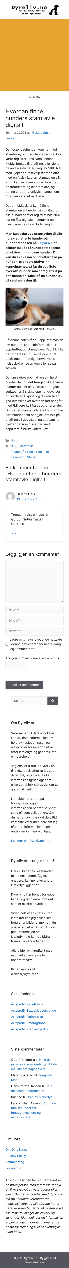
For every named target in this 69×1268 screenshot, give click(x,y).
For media (13, 1168)
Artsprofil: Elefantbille (27, 1017)
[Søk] (52, 701)
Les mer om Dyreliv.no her (30, 841)
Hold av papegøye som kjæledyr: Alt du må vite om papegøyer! (34, 1064)
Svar (14, 533)
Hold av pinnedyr (39, 1097)
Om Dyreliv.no (16, 1149)
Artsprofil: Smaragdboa (28, 1023)
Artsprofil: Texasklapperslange (33, 1010)
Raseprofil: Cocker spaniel (29, 452)
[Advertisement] (34, 55)
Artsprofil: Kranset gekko (29, 1029)
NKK (13, 446)
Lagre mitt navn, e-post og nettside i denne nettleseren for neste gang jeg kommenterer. (36, 644)
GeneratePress (34, 1262)
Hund (14, 440)
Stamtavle (26, 446)
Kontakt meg (15, 1162)
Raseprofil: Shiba (23, 457)
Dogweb (43, 243)
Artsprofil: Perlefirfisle (27, 1004)
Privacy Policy (16, 1156)
